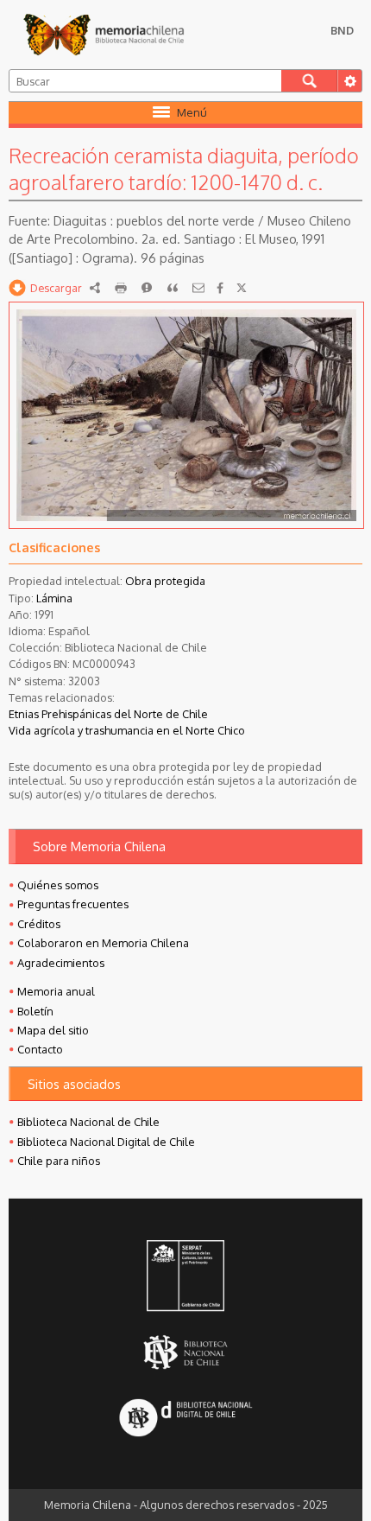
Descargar (56, 288)
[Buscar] (309, 81)
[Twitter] (241, 287)
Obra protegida (165, 581)
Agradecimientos (60, 963)
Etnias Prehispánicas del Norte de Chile (108, 714)
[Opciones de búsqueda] (349, 81)
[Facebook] (220, 287)
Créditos (38, 924)
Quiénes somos (57, 885)
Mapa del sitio (53, 1030)
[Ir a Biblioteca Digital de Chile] (185, 1419)
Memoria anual (56, 991)
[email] (198, 287)
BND (342, 30)
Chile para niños (58, 1161)
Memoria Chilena (103, 34)
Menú (192, 112)
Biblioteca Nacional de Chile (88, 1122)
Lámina (54, 598)
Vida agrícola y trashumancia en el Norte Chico (127, 730)
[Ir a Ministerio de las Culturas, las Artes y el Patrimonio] (185, 1277)
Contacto (40, 1049)
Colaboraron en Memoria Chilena (103, 943)
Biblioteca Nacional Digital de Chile (106, 1142)
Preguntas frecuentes (73, 904)
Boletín (35, 1011)
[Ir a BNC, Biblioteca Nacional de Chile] (185, 1353)
